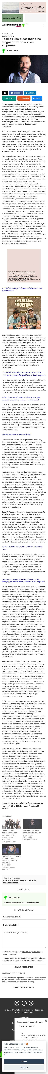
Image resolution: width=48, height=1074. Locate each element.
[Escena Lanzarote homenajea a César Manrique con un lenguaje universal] (11, 824)
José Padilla (19, 880)
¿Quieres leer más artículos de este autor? (21, 903)
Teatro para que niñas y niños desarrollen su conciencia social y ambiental (11, 859)
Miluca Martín (12, 51)
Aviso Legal (24, 1017)
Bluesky (38, 98)
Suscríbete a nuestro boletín (30, 1022)
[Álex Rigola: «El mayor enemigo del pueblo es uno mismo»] (32, 824)
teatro (15, 883)
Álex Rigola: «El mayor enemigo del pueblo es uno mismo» (32, 832)
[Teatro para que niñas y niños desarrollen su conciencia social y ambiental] (11, 849)
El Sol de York (22, 806)
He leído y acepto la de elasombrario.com (22, 953)
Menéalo (25, 98)
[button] (14, 25)
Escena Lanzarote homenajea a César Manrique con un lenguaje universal (9, 833)
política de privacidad (31, 952)
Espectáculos (7, 33)
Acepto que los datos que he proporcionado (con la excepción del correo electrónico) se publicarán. (24, 959)
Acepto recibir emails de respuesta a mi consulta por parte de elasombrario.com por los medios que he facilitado (33, 1038)
